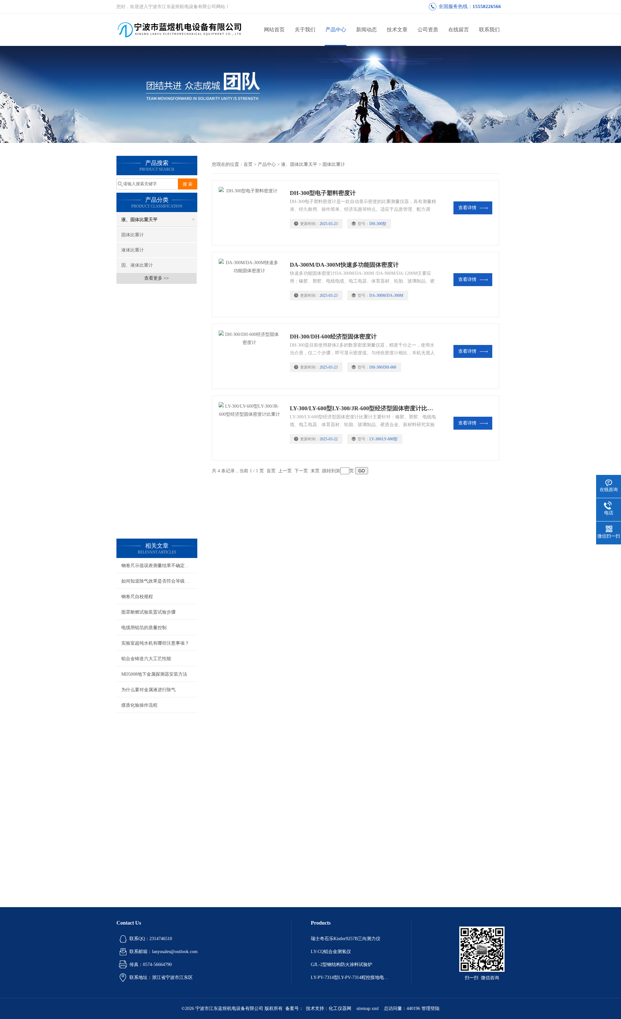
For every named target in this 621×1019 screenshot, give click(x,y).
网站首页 (274, 29)
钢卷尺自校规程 (137, 596)
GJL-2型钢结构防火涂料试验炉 (341, 964)
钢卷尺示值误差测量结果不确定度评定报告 (159, 565)
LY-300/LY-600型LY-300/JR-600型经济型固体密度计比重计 (363, 408)
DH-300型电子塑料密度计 (323, 193)
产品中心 (335, 29)
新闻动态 (366, 29)
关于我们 (305, 29)
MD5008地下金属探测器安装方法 (154, 674)
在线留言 (458, 29)
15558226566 (487, 6)
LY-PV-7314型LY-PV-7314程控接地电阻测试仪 (351, 977)
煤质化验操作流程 (139, 705)
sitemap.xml (367, 1008)
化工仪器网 (340, 1008)
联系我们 (489, 29)
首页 (248, 164)
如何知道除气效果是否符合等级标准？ (159, 581)
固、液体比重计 (137, 265)
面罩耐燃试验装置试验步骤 (148, 612)
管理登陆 (430, 1008)
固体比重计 (132, 234)
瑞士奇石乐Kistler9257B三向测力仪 (345, 938)
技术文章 (397, 29)
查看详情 (467, 207)
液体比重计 (132, 250)
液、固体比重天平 (139, 219)
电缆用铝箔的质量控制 (144, 627)
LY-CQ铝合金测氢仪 (331, 951)
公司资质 (428, 29)
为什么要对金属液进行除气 (148, 689)
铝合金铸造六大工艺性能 (146, 658)
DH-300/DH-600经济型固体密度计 (333, 336)
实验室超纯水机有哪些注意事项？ (155, 643)
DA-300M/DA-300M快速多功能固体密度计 (344, 265)
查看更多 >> (156, 278)
